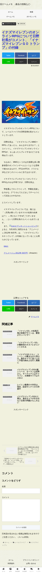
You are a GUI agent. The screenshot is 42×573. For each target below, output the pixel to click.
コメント (5, 497)
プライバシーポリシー (31, 560)
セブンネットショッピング (26, 226)
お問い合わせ (31, 563)
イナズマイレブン (9, 24)
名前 (4, 486)
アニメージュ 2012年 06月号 (16, 253)
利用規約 (11, 563)
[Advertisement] (21, 82)
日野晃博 (22, 24)
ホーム (11, 560)
